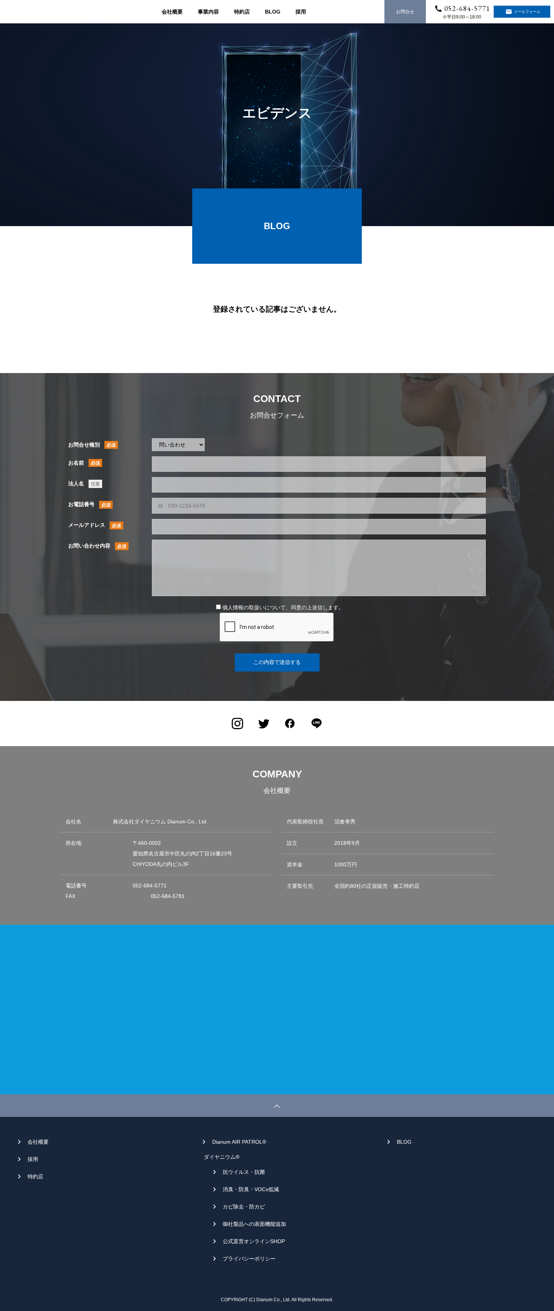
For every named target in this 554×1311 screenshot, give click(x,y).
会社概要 (172, 12)
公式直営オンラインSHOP (254, 1241)
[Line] (316, 723)
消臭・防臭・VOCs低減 (251, 1189)
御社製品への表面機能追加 (254, 1224)
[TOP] (277, 1105)
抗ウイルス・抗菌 (244, 1172)
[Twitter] (263, 723)
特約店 (242, 12)
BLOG (272, 12)
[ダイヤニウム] (36, 18)
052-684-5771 (467, 8)
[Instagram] (237, 723)
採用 (300, 12)
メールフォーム (527, 11)
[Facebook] (290, 723)
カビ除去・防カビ (244, 1207)
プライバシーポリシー (249, 1259)
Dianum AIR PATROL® (239, 1142)
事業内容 (208, 12)
